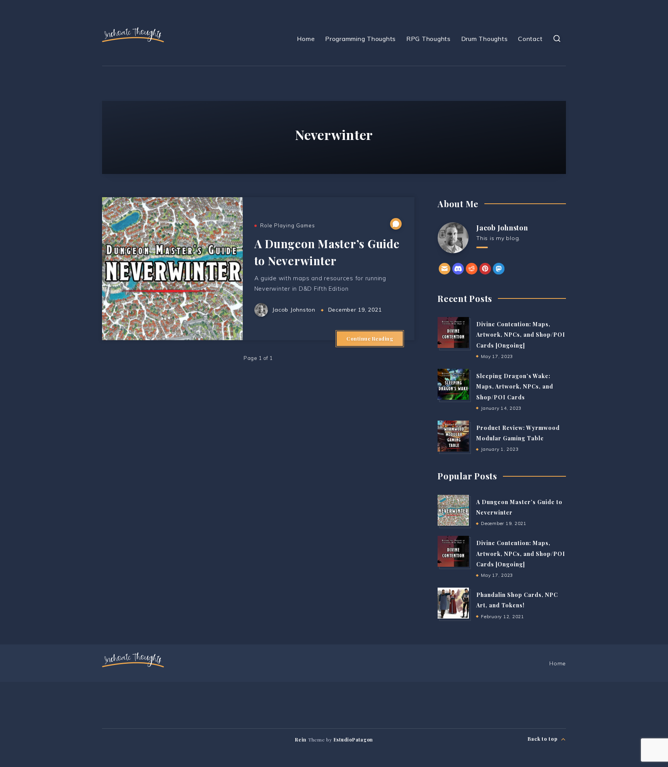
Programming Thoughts (360, 39)
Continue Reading (369, 338)
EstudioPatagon (353, 739)
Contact (530, 39)
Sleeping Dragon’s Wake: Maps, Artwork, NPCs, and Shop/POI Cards (514, 386)
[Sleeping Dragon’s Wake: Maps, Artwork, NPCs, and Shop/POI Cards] (453, 384)
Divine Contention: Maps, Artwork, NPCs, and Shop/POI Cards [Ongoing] (520, 334)
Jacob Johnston (502, 227)
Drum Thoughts (484, 39)
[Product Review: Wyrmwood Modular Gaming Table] (453, 436)
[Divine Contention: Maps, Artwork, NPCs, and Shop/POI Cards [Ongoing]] (453, 332)
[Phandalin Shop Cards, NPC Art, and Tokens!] (453, 603)
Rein (301, 739)
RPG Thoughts (428, 39)
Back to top (543, 738)
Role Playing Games (287, 225)
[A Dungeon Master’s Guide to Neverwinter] (453, 510)
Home (306, 39)
